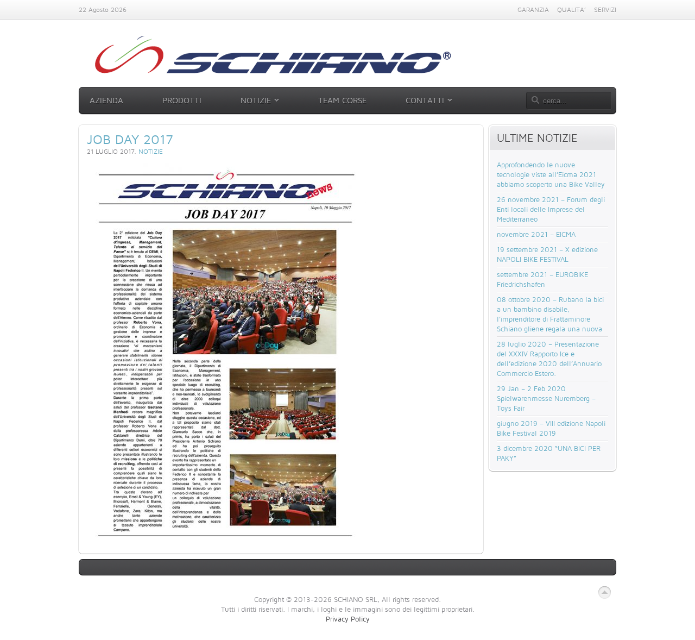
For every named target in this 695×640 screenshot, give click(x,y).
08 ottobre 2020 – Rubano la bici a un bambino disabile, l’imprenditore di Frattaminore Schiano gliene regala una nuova (550, 314)
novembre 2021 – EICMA (536, 234)
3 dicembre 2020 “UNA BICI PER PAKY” (549, 453)
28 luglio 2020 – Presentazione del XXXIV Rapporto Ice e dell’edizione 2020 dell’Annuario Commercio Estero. (549, 359)
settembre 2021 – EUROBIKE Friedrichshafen (542, 279)
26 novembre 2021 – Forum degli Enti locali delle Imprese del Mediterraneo (551, 209)
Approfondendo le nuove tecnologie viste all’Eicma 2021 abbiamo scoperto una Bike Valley (551, 174)
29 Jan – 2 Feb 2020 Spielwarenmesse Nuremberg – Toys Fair (546, 398)
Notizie (150, 151)
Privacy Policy (348, 618)
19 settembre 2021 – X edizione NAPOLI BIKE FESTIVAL (547, 254)
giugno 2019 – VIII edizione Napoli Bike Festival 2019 (551, 428)
